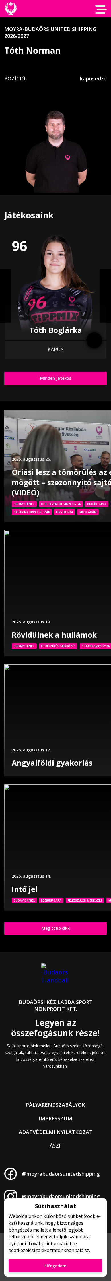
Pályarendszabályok (55, 1104)
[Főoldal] (10, 8)
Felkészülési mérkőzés (58, 646)
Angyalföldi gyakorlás (52, 763)
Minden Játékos (55, 378)
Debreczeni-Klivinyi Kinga (61, 504)
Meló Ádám (88, 512)
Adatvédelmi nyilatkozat (55, 1132)
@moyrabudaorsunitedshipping (61, 1173)
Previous (5, 296)
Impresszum (55, 1118)
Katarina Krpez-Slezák (32, 512)
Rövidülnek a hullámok (54, 635)
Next (105, 296)
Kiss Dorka (64, 512)
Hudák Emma (96, 504)
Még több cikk (56, 928)
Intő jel (25, 889)
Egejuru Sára (51, 900)
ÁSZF (56, 1145)
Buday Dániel (24, 504)
